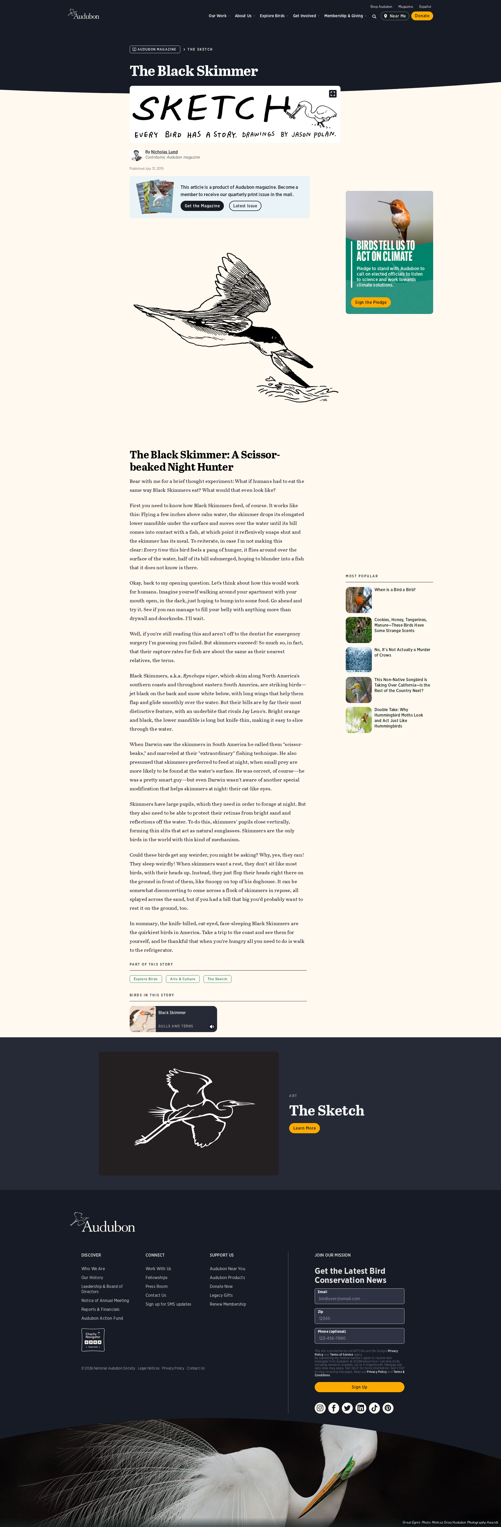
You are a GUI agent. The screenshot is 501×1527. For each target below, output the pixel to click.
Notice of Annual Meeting (105, 1300)
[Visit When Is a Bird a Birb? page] (385, 600)
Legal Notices (148, 1368)
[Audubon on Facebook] (333, 1408)
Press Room (157, 1286)
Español (425, 7)
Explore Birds (272, 15)
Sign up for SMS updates (168, 1304)
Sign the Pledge (371, 302)
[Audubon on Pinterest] (388, 1408)
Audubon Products (227, 1277)
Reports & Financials (100, 1309)
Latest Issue (245, 205)
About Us (243, 15)
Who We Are (93, 1268)
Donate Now (221, 1286)
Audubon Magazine (157, 49)
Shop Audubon (381, 7)
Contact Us (156, 1295)
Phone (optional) (332, 1331)
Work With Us (158, 1268)
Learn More (304, 1128)
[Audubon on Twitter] (347, 1408)
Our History (92, 1277)
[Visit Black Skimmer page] (173, 1019)
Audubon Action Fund (102, 1318)
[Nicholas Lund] (136, 154)
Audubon (83, 14)
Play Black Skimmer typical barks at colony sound (212, 1027)
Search (374, 15)
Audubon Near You (227, 1268)
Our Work (217, 15)
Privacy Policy (173, 1368)
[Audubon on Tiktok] (374, 1408)
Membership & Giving (343, 15)
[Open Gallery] (333, 94)
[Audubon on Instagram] (320, 1408)
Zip (320, 1311)
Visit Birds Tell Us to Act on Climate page (389, 252)
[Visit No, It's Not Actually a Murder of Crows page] (389, 660)
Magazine (405, 7)
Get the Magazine (202, 205)
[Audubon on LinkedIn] (360, 1408)
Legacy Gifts (221, 1295)
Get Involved (304, 15)
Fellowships (157, 1277)
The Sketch (200, 49)
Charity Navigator (93, 1340)
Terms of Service (341, 1354)
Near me (398, 16)
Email (322, 1292)
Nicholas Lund (164, 151)
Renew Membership (228, 1304)
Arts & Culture (182, 979)
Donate (422, 15)
